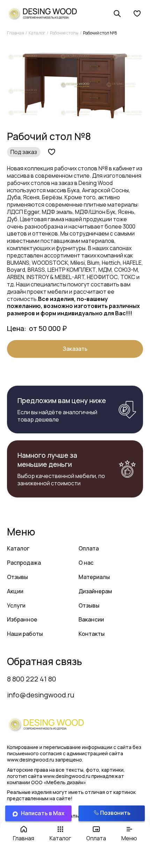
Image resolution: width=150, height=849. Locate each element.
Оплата (88, 548)
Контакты (91, 634)
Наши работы (25, 634)
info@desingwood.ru (40, 695)
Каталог (37, 33)
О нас (85, 562)
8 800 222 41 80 (31, 679)
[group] (75, 84)
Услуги (16, 605)
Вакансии (91, 619)
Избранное (22, 619)
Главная (15, 33)
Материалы (94, 577)
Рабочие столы (64, 33)
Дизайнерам (95, 591)
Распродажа (24, 562)
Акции (15, 591)
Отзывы (17, 577)
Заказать (75, 349)
